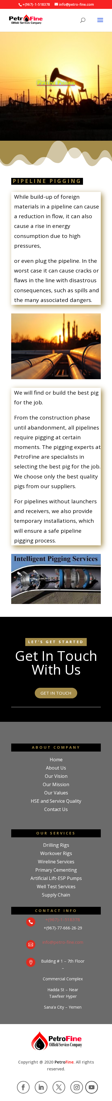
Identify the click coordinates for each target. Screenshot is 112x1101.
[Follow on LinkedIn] (41, 1087)
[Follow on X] (59, 1087)
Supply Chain (56, 895)
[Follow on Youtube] (91, 1087)
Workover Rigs (56, 853)
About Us (56, 768)
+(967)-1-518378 (62, 919)
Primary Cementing (56, 870)
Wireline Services (56, 861)
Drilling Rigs (56, 845)
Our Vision (56, 776)
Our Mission (56, 784)
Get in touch (56, 693)
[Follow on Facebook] (23, 1087)
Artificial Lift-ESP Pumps (56, 878)
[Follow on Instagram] (76, 1087)
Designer (56, 817)
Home (56, 759)
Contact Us (56, 809)
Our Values (56, 793)
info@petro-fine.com (63, 942)
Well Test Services (56, 886)
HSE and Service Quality (56, 801)
